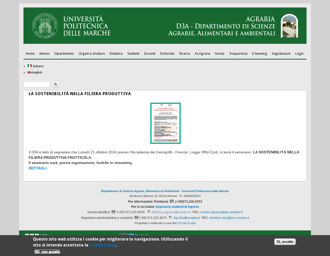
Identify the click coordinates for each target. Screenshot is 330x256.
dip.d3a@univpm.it (187, 218)
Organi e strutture (92, 53)
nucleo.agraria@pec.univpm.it (222, 212)
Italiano (38, 66)
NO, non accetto (47, 251)
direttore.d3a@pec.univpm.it (229, 218)
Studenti (133, 53)
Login (299, 53)
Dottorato (167, 53)
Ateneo (44, 53)
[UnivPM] (165, 43)
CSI (179, 223)
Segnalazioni (281, 53)
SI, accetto (285, 242)
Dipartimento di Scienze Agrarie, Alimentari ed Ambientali (140, 191)
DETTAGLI (38, 168)
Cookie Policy (102, 244)
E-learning (259, 53)
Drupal (191, 223)
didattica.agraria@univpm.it (171, 212)
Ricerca (184, 53)
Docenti (149, 53)
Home (30, 53)
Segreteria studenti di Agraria (177, 207)
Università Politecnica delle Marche (205, 191)
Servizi (219, 53)
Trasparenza (238, 53)
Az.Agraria (202, 53)
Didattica (116, 53)
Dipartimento (64, 53)
